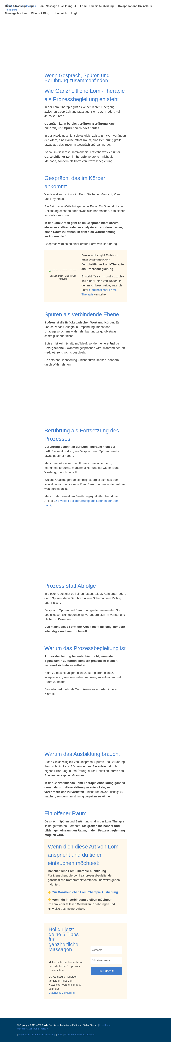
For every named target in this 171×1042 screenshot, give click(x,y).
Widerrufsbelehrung (74, 1034)
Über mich (60, 13)
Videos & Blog (40, 13)
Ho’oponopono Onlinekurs (135, 6)
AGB (59, 1034)
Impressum (24, 1034)
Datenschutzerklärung (62, 992)
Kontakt (91, 1034)
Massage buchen (16, 13)
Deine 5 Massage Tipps (19, 6)
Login (74, 13)
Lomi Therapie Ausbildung (97, 6)
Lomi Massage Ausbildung (55, 6)
